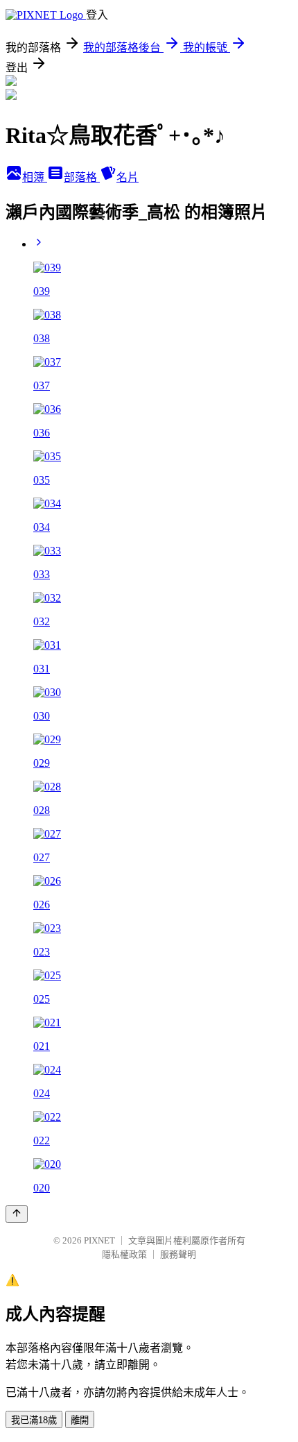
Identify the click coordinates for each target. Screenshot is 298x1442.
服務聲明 (178, 1254)
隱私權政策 (124, 1254)
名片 (127, 177)
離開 (80, 1420)
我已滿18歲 (34, 1420)
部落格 (82, 177)
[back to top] (17, 1214)
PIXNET (99, 1240)
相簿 (34, 177)
